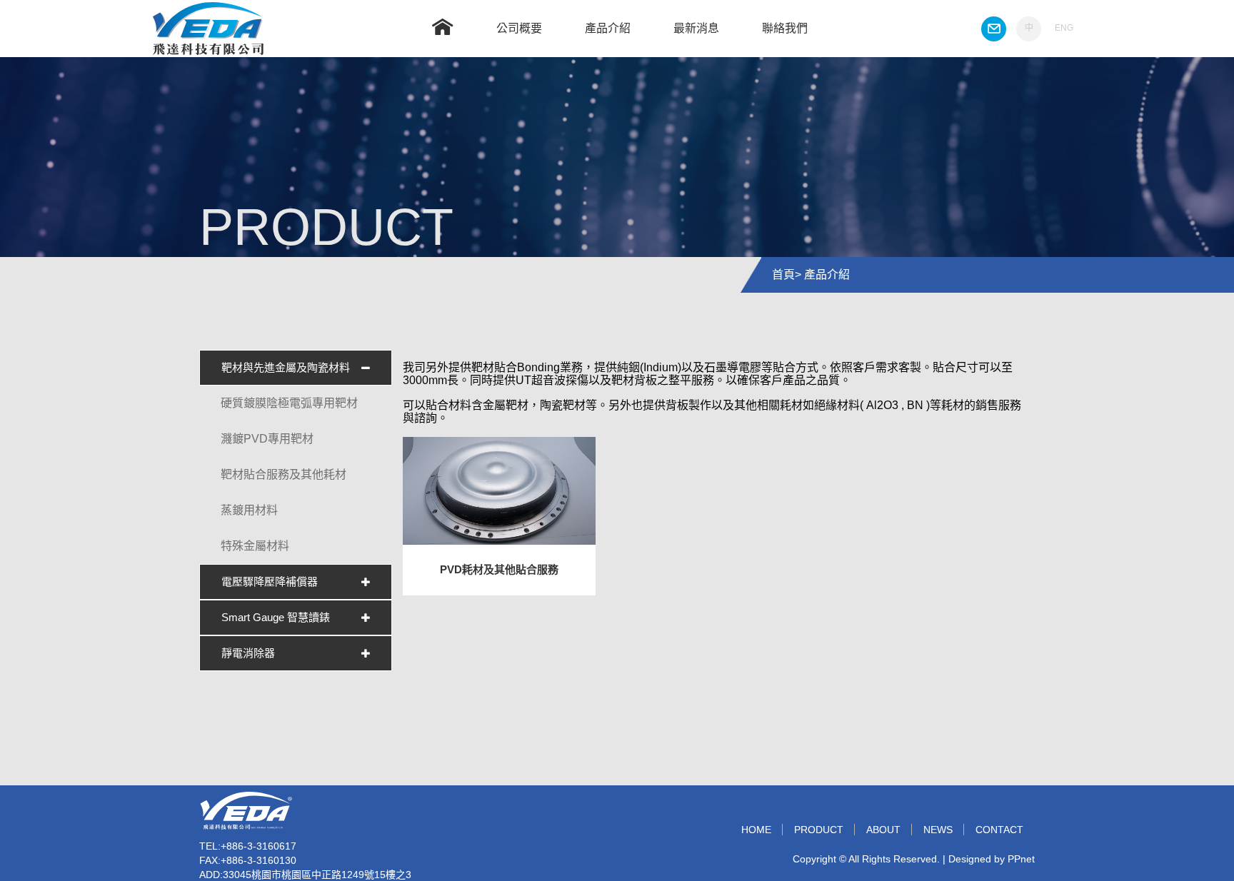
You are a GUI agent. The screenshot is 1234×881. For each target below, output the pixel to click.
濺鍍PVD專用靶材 (267, 439)
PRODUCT (818, 829)
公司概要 (519, 28)
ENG (1064, 28)
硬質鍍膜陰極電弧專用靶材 (289, 403)
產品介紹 (608, 28)
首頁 (783, 274)
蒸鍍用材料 (249, 510)
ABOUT (883, 829)
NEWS (938, 829)
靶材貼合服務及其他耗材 (283, 474)
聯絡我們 (785, 28)
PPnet (1021, 859)
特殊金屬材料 (255, 546)
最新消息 (696, 28)
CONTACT (999, 829)
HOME (756, 829)
